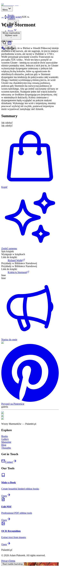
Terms (12, 560)
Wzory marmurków (11, 33)
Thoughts (6, 447)
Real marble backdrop (13, 564)
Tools (10, 31)
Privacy (5, 560)
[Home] (9, 4)
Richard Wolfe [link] (15, 260)
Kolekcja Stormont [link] (17, 272)
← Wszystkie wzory (11, 16)
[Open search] (4, 43)
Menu (5, 10)
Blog (3, 445)
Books (4, 436)
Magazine (6, 442)
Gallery (5, 439)
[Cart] (10, 44)
